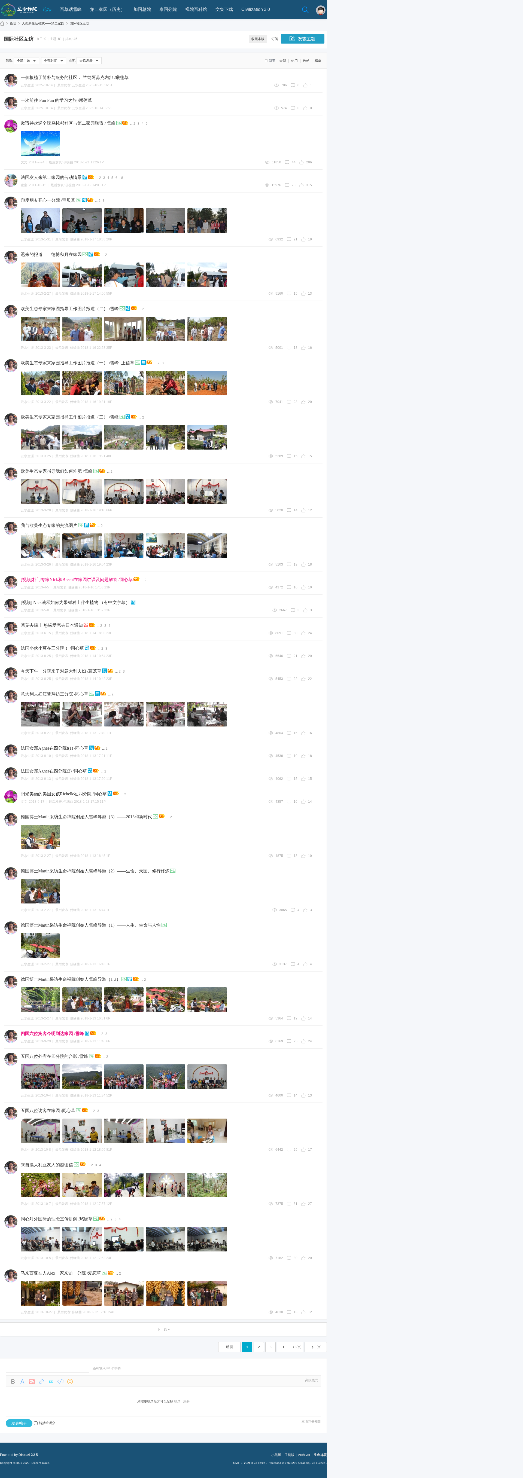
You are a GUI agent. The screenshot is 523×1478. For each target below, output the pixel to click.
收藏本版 (257, 39)
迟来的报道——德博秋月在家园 (51, 254)
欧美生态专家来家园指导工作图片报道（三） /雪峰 (70, 417)
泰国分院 (168, 9)
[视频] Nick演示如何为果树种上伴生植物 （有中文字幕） (75, 602)
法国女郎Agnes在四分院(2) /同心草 (54, 771)
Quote (51, 1382)
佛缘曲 (68, 162)
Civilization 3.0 (255, 9)
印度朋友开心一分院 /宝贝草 (48, 200)
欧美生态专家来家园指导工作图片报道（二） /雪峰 (70, 308)
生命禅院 (2, 24)
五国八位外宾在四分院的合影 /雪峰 (54, 1056)
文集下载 (224, 9)
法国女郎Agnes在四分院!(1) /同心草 (54, 748)
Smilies (70, 1382)
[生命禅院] (19, 18)
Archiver (304, 1455)
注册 (186, 1401)
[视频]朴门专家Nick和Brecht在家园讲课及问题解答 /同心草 (77, 579)
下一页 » (163, 1329)
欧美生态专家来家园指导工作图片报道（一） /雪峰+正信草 (77, 363)
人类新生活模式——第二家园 (43, 23)
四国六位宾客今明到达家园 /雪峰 (52, 1033)
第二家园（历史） (107, 9)
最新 (282, 61)
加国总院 (142, 9)
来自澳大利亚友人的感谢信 (47, 1164)
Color (22, 1382)
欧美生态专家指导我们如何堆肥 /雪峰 (57, 471)
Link (41, 1382)
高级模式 (311, 1380)
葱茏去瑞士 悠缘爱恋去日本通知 (52, 625)
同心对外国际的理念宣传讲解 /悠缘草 (57, 1219)
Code (60, 1382)
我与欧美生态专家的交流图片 (49, 525)
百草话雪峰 (71, 9)
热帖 (306, 61)
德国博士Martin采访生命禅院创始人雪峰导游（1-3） (71, 979)
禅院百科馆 (196, 9)
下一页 (316, 1347)
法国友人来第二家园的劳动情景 (51, 177)
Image (32, 1382)
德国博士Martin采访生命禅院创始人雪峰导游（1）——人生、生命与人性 (91, 925)
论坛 (47, 9)
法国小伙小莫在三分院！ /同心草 (52, 648)
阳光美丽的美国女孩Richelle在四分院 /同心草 (64, 794)
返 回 (229, 1347)
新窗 (272, 61)
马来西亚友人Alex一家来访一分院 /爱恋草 (61, 1273)
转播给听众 (47, 1423)
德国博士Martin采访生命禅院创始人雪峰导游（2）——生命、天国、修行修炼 (95, 871)
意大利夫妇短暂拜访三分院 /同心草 (54, 694)
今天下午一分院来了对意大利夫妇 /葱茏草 (61, 671)
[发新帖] (302, 39)
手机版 (289, 1455)
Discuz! (24, 1455)
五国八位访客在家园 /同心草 (48, 1110)
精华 (318, 61)
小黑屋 (276, 1455)
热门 (294, 61)
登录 (177, 1401)
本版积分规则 (311, 1422)
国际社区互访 (79, 23)
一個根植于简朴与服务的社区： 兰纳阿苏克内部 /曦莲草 (75, 77)
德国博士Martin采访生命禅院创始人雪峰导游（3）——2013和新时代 (86, 816)
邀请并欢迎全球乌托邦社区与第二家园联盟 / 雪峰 (68, 123)
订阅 (275, 39)
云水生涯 (78, 85)
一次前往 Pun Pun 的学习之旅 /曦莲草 (56, 100)
